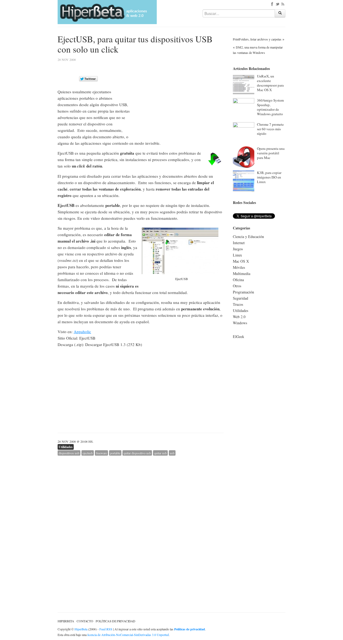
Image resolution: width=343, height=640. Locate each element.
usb (172, 453)
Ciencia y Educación (248, 236)
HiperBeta (66, 621)
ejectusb (88, 453)
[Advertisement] (179, 95)
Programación (243, 292)
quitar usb (160, 453)
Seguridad (240, 298)
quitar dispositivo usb (137, 453)
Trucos (238, 304)
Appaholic (82, 331)
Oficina (238, 279)
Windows (240, 322)
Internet (239, 242)
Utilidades (66, 447)
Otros (237, 285)
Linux (237, 255)
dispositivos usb (69, 453)
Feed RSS (105, 629)
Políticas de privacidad (115, 621)
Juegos (238, 248)
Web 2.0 (239, 316)
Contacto (85, 621)
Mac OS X (241, 261)
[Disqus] (141, 523)
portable (115, 453)
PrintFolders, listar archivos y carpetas (257, 39)
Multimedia (241, 273)
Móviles (239, 267)
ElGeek (238, 336)
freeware (101, 453)
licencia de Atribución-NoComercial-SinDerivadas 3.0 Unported (128, 634)
